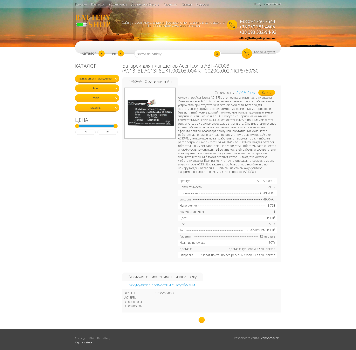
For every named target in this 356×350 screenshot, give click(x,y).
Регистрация (272, 4)
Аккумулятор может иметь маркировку (163, 276)
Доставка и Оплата (145, 4)
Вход (257, 4)
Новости (202, 4)
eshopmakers (270, 338)
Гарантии (170, 4)
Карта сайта (83, 342)
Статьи (187, 4)
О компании (118, 4)
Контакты (98, 4)
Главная (81, 4)
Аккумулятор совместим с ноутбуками (162, 284)
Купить (266, 93)
